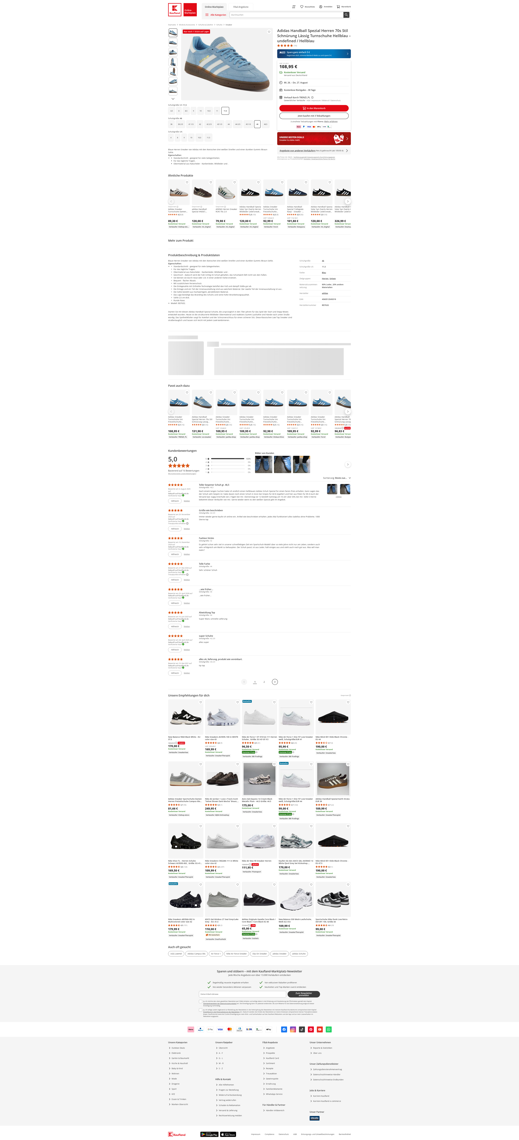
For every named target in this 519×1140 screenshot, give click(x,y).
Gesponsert (172, 207)
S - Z (221, 1068)
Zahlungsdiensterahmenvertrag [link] (327, 1069)
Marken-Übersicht (180, 1104)
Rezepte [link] (269, 1068)
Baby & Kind (177, 1068)
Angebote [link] (270, 1048)
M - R (221, 1063)
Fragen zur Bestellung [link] (229, 1090)
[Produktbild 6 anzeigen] (173, 81)
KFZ (173, 1094)
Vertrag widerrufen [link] (227, 1100)
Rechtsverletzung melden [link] (230, 1115)
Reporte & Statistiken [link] (322, 1048)
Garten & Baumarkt (180, 1058)
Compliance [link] (269, 1134)
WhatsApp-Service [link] (274, 1094)
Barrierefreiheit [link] (345, 1134)
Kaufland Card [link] (272, 1058)
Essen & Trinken (179, 1099)
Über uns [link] (317, 1053)
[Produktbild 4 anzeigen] (173, 62)
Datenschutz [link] (284, 1134)
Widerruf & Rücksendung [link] (230, 1095)
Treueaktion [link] (271, 1073)
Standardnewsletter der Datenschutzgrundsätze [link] (219, 1003)
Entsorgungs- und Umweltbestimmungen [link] (317, 1134)
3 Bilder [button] (339, 497)
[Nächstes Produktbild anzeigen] (173, 98)
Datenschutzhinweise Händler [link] (326, 1074)
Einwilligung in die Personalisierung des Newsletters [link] (221, 1012)
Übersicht (223, 1048)
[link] (240, 6)
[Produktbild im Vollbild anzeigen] (227, 64)
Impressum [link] (255, 1134)
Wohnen (175, 1073)
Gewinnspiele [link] (272, 1078)
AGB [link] (295, 1134)
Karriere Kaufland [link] (321, 1096)
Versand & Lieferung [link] (228, 1110)
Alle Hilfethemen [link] (226, 1084)
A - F (221, 1053)
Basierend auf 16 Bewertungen (183, 471)
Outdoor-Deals (178, 1048)
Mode (174, 1078)
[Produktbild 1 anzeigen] (173, 32)
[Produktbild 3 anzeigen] (173, 52)
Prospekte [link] (270, 1053)
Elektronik (176, 1053)
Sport (174, 1089)
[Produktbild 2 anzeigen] (173, 42)
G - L (221, 1058)
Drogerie (175, 1084)
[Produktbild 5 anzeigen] (173, 71)
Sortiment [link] (270, 1063)
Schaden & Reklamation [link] (229, 1105)
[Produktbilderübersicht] (173, 64)
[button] (228, 458)
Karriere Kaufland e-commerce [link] (327, 1101)
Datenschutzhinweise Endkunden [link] (328, 1079)
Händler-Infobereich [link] (275, 1110)
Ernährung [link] (271, 1084)
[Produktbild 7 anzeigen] (173, 91)
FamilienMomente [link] (274, 1089)
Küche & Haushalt (180, 1063)
